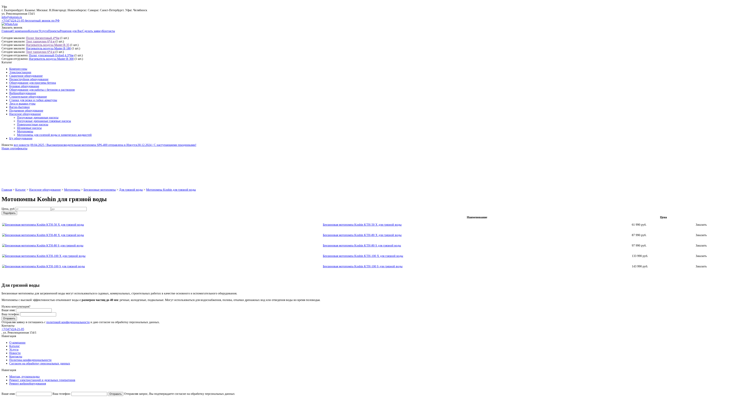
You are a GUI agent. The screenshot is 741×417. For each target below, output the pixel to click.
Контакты (108, 31)
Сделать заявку (92, 31)
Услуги (43, 31)
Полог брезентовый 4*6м (42, 38)
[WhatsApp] (10, 24)
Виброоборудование (22, 93)
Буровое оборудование (24, 86)
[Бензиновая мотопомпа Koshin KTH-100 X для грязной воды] (43, 256)
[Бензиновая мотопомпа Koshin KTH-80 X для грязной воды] (43, 235)
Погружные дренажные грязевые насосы (44, 121)
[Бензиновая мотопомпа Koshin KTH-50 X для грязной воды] (43, 224)
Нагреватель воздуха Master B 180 (48, 48)
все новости (22, 145)
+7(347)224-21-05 (13, 329)
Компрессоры (18, 68)
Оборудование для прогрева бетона (32, 82)
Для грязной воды (131, 189)
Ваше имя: (8, 310)
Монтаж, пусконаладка (24, 376)
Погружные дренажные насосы (37, 117)
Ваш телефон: (11, 314)
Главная (7, 31)
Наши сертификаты (14, 148)
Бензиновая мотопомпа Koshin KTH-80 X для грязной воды (362, 235)
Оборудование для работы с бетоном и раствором (42, 89)
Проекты (54, 31)
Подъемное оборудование (26, 110)
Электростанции (20, 72)
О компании (20, 31)
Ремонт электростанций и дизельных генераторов (42, 380)
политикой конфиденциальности (68, 322)
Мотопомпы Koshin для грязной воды (171, 189)
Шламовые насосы (29, 128)
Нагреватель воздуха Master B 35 (47, 45)
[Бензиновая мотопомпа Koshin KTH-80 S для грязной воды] (42, 245)
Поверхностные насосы (32, 124)
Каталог (33, 31)
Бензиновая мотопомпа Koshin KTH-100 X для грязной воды (363, 256)
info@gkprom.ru (12, 17)
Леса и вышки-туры (22, 103)
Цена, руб (8, 208)
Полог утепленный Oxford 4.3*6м (51, 55)
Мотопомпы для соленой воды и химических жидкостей (54, 134)
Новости (15, 353)
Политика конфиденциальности (30, 360)
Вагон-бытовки (19, 107)
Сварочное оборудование (26, 75)
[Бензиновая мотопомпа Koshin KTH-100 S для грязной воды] (43, 266)
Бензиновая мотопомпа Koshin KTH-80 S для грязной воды (362, 245)
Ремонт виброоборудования (27, 383)
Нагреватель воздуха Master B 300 (51, 58)
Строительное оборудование (28, 96)
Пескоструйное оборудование (28, 79)
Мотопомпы (25, 131)
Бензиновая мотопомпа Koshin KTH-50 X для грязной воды (362, 224)
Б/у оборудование (20, 138)
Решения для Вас (71, 31)
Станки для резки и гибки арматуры (33, 100)
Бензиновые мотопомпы (100, 189)
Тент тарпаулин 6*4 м (40, 41)
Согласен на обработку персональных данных (39, 363)
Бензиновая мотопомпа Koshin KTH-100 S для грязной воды (363, 266)
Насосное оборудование (25, 114)
